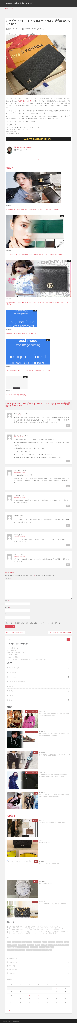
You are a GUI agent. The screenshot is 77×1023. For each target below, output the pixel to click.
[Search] (68, 639)
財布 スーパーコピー (44, 842)
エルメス (43, 944)
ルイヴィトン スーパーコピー (15, 652)
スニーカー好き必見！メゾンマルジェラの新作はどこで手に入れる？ (29, 929)
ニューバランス (17, 942)
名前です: (16, 150)
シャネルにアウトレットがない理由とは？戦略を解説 (52, 903)
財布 (43, 29)
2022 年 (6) (12, 973)
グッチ (66, 942)
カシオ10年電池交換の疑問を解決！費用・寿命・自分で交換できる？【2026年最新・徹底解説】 (54, 755)
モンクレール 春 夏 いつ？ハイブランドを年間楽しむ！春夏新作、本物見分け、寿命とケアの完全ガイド (54, 795)
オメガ (52, 947)
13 (38, 995)
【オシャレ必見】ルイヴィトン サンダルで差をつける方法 (26, 926)
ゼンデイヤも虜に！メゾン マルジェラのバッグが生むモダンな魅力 (29, 931)
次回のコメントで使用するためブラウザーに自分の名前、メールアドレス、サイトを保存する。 (33, 623)
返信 (68, 425)
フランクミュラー (11, 944)
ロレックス (52, 942)
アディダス (60, 942)
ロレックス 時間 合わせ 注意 (46, 883)
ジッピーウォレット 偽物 (25, 101)
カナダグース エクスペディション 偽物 (49, 863)
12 (29, 995)
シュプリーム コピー (13, 654)
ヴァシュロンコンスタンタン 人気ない (20, 933)
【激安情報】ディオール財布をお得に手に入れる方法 (21, 333)
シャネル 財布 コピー (13, 648)
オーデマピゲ (34, 947)
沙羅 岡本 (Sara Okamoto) (14, 29)
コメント (8, 578)
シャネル (44, 942)
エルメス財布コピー (12, 650)
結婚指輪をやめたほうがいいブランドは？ (18, 947)
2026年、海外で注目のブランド (19, 3)
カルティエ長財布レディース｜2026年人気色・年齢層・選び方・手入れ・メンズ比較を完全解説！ (35, 254)
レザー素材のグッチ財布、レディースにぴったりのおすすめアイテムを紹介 (28, 370)
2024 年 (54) (13, 966)
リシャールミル (44, 947)
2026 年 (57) (13, 958)
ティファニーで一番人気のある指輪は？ (58, 944)
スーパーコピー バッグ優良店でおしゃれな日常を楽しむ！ (54, 822)
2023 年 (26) (13, 969)
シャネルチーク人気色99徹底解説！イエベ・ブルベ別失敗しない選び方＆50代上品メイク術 (54, 714)
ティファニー (36, 942)
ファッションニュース (16, 681)
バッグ (12, 677)
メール (7, 607)
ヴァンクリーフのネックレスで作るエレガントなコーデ (25, 928)
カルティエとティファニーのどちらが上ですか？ (38, 950)
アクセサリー (14, 668)
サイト (7, 614)
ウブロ (37, 944)
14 (47, 995)
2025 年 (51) (13, 962)
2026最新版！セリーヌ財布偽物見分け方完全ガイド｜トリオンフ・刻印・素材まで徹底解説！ (33, 209)
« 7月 (8, 1010)
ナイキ (9, 942)
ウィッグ (12, 672)
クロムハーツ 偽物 (12, 657)
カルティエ (31, 944)
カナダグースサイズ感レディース (15, 950)
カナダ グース (22, 944)
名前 (7, 600)
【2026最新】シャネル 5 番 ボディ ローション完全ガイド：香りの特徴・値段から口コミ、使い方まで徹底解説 (54, 775)
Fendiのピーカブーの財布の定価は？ (17, 395)
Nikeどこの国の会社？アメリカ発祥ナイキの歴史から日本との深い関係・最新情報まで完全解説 (54, 734)
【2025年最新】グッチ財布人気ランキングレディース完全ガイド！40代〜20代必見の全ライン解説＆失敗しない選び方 (38, 303)
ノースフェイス (27, 942)
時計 (11, 686)
